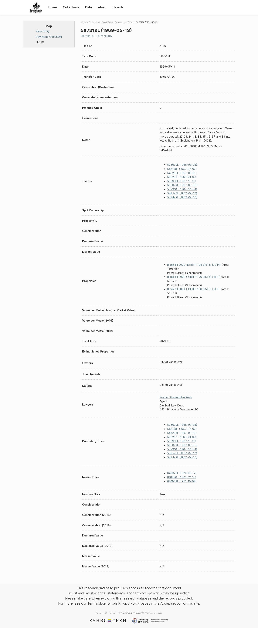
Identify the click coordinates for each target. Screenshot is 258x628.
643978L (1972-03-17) (182, 473)
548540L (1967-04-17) (182, 193)
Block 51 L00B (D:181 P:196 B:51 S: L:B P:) (193, 276)
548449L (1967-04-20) (182, 197)
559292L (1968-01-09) (182, 177)
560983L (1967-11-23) (181, 181)
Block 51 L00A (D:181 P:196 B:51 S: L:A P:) (193, 289)
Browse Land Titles (124, 22)
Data (88, 7)
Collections (71, 7)
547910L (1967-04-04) (182, 189)
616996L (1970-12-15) (181, 477)
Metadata (87, 35)
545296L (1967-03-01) (182, 173)
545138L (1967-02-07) (182, 168)
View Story (43, 31)
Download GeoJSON (49, 36)
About (102, 7)
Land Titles (107, 22)
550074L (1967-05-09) (182, 185)
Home (52, 7)
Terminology (104, 35)
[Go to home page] (36, 7)
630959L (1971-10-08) (182, 481)
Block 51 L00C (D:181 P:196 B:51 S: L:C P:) (194, 264)
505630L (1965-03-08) (182, 164)
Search (118, 7)
